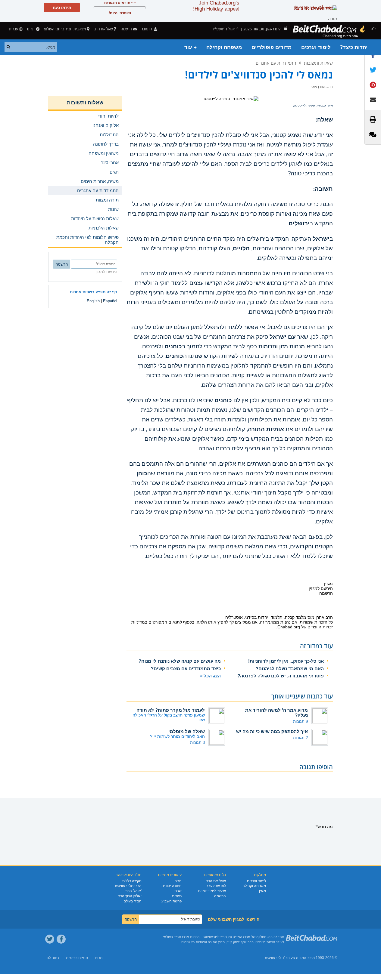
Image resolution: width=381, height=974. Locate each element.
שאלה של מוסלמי (186, 731)
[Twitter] (49, 939)
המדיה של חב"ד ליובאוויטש (285, 958)
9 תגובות (300, 721)
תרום (31, 29)
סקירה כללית (132, 881)
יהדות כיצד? (353, 47)
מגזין (262, 891)
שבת (178, 891)
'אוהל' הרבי (133, 891)
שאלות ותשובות (318, 63)
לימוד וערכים (316, 47)
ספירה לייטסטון (304, 105)
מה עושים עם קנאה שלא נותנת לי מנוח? (180, 661)
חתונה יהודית (171, 886)
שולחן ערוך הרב (130, 896)
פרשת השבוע (171, 901)
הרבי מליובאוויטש (128, 886)
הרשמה (220, 896)
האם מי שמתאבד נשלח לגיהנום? (290, 668)
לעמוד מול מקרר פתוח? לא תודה (170, 710)
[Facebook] (61, 939)
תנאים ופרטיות (77, 958)
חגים (178, 881)
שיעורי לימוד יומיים (212, 891)
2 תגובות (300, 737)
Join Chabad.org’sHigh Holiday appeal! (216, 6)
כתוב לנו (53, 958)
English (93, 301)
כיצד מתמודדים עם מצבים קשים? (186, 668)
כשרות (177, 896)
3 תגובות (197, 742)
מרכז (311, 958)
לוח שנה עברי (215, 886)
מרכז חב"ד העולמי (176, 937)
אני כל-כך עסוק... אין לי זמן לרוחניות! (286, 661)
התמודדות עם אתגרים (276, 63)
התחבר (147, 29)
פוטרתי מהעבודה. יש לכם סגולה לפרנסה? (280, 675)
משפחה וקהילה (224, 47)
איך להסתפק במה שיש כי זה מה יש (272, 731)
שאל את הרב (103, 29)
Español (110, 301)
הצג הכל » (210, 675)
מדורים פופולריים (271, 47)
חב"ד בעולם (132, 901)
